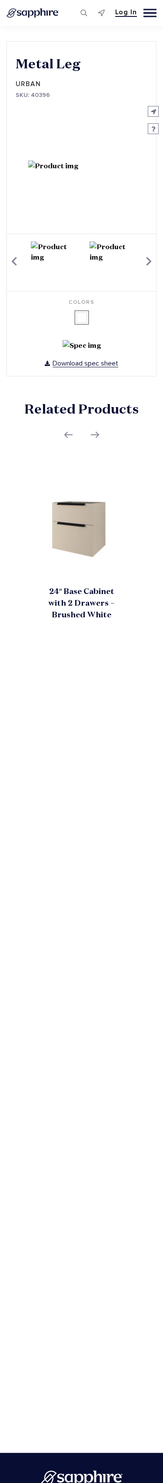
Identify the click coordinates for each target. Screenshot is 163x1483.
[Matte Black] (82, 317)
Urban (28, 84)
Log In (126, 12)
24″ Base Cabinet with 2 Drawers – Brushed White (81, 603)
